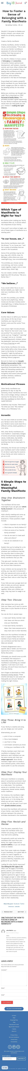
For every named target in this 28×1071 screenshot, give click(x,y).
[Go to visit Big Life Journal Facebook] (10, 1046)
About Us (14, 1031)
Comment (4, 970)
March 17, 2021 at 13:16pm (12, 932)
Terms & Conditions (14, 1037)
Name (3, 988)
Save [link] (11, 907)
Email (3, 995)
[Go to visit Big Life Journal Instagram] (18, 1046)
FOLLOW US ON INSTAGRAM (14, 1008)
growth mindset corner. (13, 805)
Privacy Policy (14, 1035)
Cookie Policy (14, 1039)
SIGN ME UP (21, 1058)
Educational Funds (14, 1024)
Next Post (21, 912)
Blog (14, 1022)
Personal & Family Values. (9, 674)
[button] (3, 3)
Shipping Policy (14, 1020)
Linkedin (17, 906)
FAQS (14, 1017)
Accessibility (14, 1041)
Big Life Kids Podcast (14, 1026)
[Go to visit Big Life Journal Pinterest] (14, 1046)
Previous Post (8, 912)
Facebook (16, 904)
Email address (6, 1056)
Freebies (14, 1029)
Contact (14, 1015)
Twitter (22, 904)
